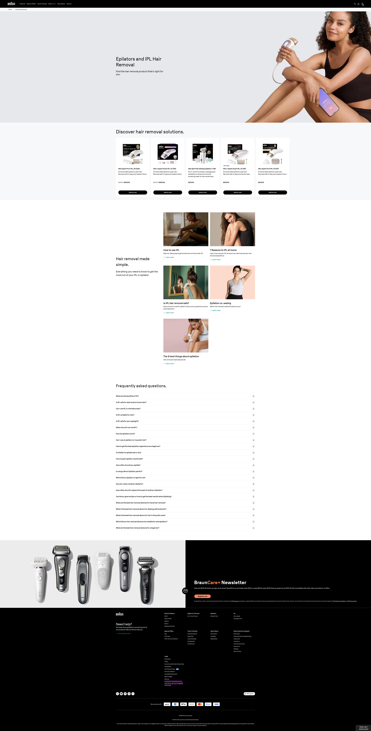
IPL (235, 613)
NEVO (166, 616)
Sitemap (166, 679)
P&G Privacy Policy (352, 601)
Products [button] (22, 4)
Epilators (213, 613)
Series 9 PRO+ (168, 618)
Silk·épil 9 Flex (214, 616)
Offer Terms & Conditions (171, 639)
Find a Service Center (239, 644)
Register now (202, 596)
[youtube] (121, 693)
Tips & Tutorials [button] (42, 4)
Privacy (166, 661)
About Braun (214, 634)
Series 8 (166, 621)
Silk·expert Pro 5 (238, 618)
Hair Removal (191, 644)
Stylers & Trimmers (193, 613)
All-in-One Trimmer (193, 616)
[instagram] (117, 693)
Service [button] (69, 4)
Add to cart (133, 192)
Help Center (237, 639)
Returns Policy (237, 651)
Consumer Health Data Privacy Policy (174, 664)
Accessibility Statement (170, 674)
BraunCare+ (237, 634)
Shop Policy (167, 659)
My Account (237, 646)
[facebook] (129, 693)
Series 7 (166, 623)
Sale (165, 634)
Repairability (214, 639)
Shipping (236, 649)
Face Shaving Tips (192, 634)
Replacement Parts (169, 626)
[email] (125, 693)
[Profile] (358, 4)
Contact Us (237, 641)
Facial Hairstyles (192, 639)
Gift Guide (167, 636)
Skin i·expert (237, 616)
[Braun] (11, 4)
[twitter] (132, 693)
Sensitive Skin (191, 641)
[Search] (355, 4)
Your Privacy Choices (169, 669)
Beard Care (190, 636)
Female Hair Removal (21, 9)
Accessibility (167, 666)
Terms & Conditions (169, 671)
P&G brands (235, 601)
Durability (213, 636)
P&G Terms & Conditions (339, 601)
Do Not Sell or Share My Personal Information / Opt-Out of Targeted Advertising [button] (173, 683)
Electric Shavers (169, 613)
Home (10, 9)
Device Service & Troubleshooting (242, 636)
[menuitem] (22, 4)
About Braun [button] (61, 4)
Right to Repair (168, 676)
